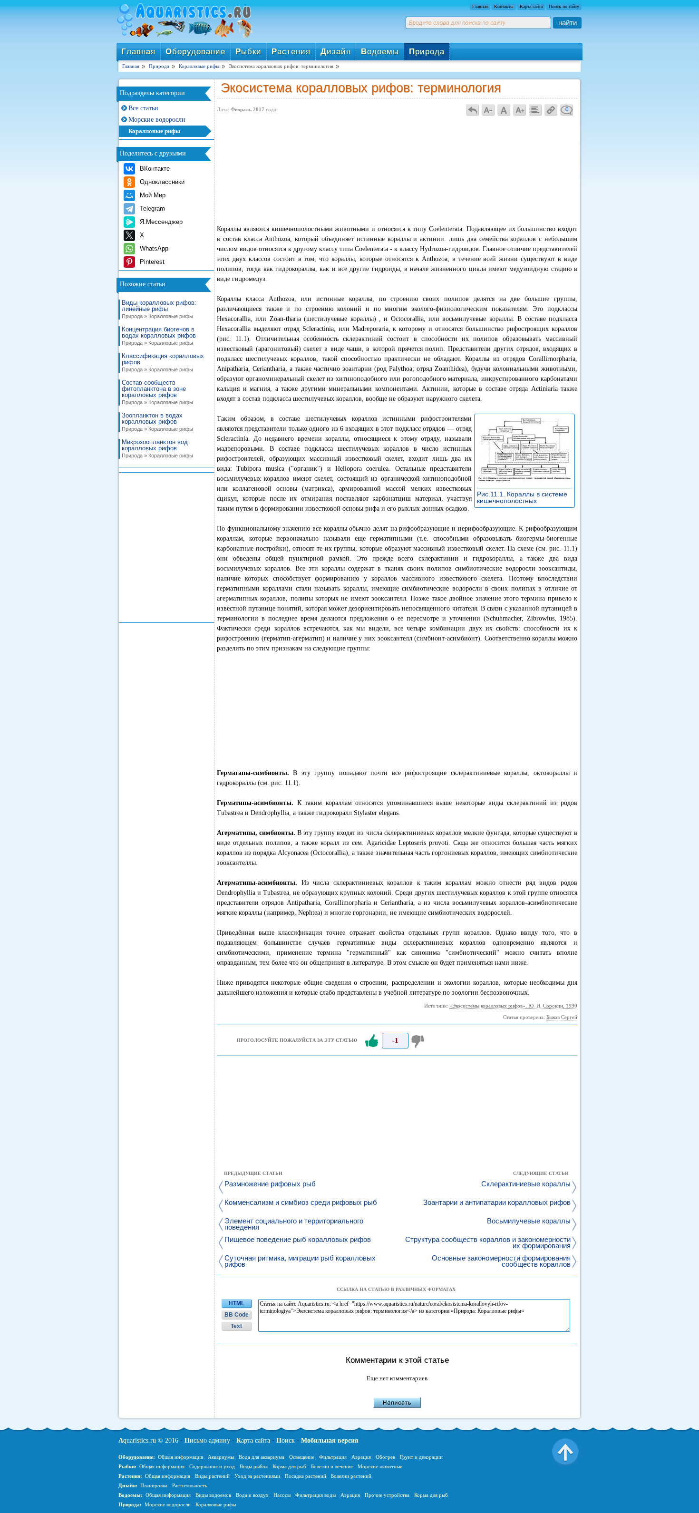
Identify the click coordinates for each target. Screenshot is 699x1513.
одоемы (380, 51)
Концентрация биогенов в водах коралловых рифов (159, 336)
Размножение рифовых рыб (270, 1184)
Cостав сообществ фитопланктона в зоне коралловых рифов (157, 392)
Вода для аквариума (261, 1457)
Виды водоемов (213, 1495)
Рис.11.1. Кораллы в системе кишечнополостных (522, 497)
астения (291, 51)
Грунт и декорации (421, 1457)
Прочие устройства (387, 1495)
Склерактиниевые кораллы (526, 1184)
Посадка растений (305, 1476)
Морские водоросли (156, 119)
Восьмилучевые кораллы (529, 1221)
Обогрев (385, 1457)
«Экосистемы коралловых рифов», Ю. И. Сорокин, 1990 (513, 1006)
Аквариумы (221, 1457)
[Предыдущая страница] (472, 109)
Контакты (504, 6)
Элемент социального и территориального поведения (293, 1224)
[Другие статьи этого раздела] (535, 109)
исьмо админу (207, 1440)
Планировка (153, 1485)
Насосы (282, 1495)
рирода (427, 51)
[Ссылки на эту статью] (551, 109)
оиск (285, 1440)
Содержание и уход (212, 1466)
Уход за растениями (257, 1476)
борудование (195, 51)
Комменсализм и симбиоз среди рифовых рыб (300, 1202)
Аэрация (361, 1457)
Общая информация (180, 1457)
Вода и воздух (252, 1495)
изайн (335, 51)
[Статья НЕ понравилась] (419, 1041)
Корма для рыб (289, 1466)
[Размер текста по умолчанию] (504, 109)
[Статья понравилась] (371, 1041)
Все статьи (143, 108)
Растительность (189, 1485)
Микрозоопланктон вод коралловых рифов (157, 448)
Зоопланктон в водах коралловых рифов (157, 422)
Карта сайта (531, 6)
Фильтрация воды (315, 1495)
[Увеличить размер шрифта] (519, 109)
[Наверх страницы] (565, 1451)
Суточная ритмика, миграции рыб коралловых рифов (300, 1261)
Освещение (301, 1457)
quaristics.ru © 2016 (148, 1440)
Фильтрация (333, 1457)
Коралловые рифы (154, 131)
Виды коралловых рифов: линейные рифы (159, 309)
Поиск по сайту (564, 6)
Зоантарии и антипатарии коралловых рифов (497, 1202)
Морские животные (380, 1466)
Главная (480, 6)
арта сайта (253, 1440)
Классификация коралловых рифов (163, 362)
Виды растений (212, 1476)
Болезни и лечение (332, 1466)
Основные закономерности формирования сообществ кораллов (501, 1261)
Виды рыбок (254, 1466)
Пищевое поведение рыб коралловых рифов (297, 1239)
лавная (138, 51)
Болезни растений (351, 1476)
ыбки (248, 51)
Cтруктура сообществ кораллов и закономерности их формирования (488, 1243)
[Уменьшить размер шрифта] (488, 109)
